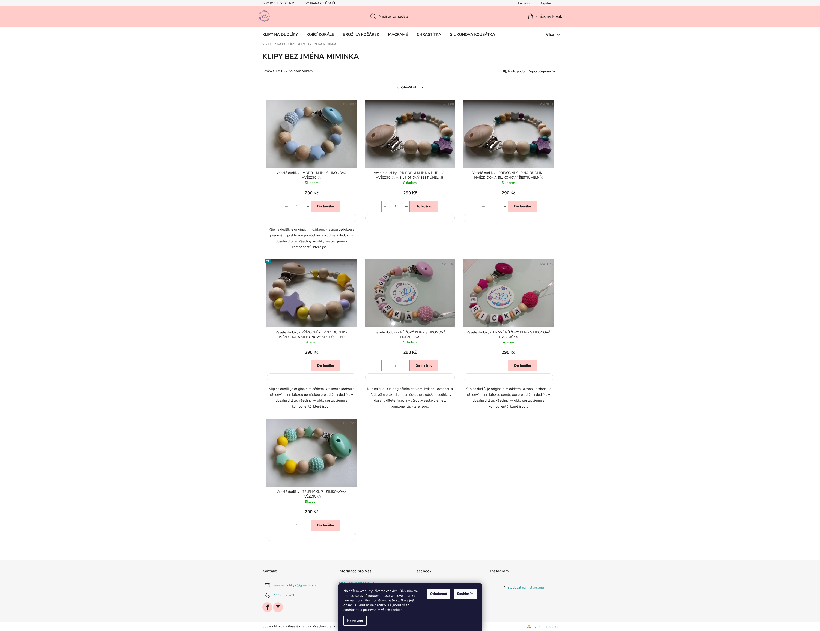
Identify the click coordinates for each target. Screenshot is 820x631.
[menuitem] (280, 34)
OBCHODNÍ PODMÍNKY (278, 3)
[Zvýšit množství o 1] (308, 206)
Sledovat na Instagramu (525, 587)
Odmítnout (438, 593)
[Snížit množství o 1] (286, 206)
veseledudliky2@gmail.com (294, 585)
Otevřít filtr (410, 87)
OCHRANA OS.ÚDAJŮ (319, 3)
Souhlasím (465, 593)
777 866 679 (283, 595)
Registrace (547, 3)
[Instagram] (278, 607)
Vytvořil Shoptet (545, 626)
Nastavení (355, 620)
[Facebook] (267, 607)
